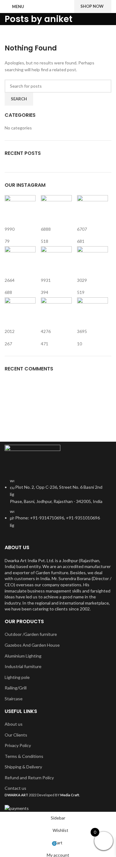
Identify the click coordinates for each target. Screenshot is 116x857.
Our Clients (16, 734)
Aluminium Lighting (23, 655)
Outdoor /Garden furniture (31, 634)
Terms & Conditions (24, 756)
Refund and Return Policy (29, 777)
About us (14, 724)
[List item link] (58, 506)
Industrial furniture (23, 666)
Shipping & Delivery (23, 766)
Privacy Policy (18, 745)
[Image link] (32, 457)
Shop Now (92, 6)
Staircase (14, 698)
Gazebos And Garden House (32, 645)
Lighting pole (17, 677)
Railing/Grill (16, 687)
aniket (58, 19)
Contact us (15, 788)
